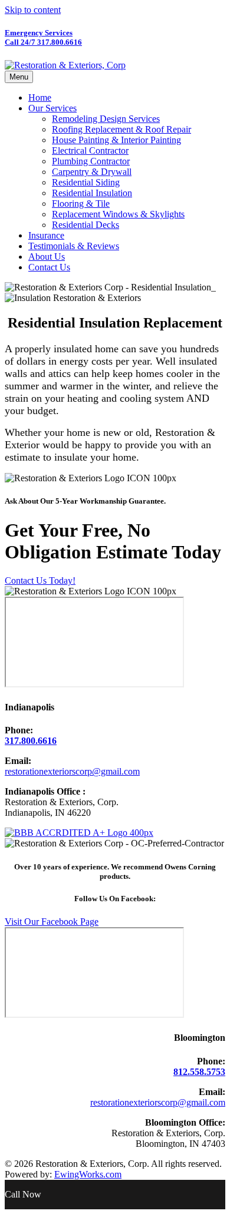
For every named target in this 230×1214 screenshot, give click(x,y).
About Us (46, 257)
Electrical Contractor (90, 150)
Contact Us (49, 267)
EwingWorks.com (87, 1174)
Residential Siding (86, 182)
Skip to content (33, 10)
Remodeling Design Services (106, 119)
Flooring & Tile (81, 204)
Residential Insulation (92, 193)
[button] (40, 580)
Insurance (46, 235)
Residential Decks (85, 225)
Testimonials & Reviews (73, 246)
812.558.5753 (199, 1072)
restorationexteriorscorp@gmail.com (72, 771)
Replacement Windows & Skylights (118, 214)
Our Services (52, 108)
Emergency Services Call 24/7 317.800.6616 (43, 37)
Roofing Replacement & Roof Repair (121, 129)
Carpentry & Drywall (92, 172)
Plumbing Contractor (91, 161)
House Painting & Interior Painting (116, 140)
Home (39, 97)
